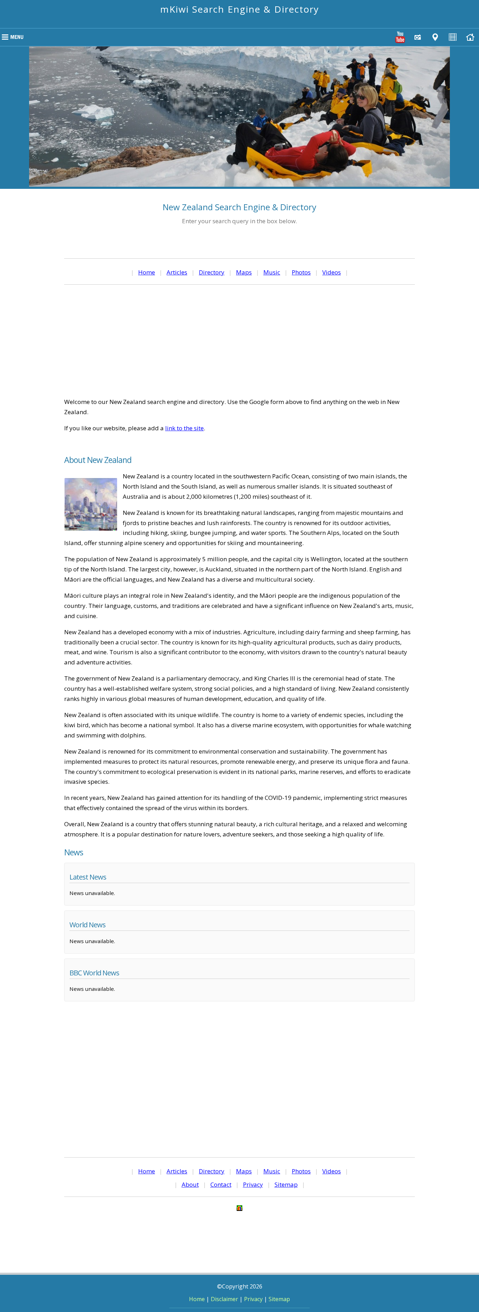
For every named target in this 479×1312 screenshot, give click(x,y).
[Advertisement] (239, 341)
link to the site (184, 428)
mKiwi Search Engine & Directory (239, 9)
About (190, 1184)
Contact (220, 1184)
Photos (301, 272)
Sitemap (286, 1184)
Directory (211, 272)
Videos (331, 272)
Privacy (253, 1184)
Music (271, 272)
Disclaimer (224, 1299)
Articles (177, 272)
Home (146, 272)
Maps (244, 272)
